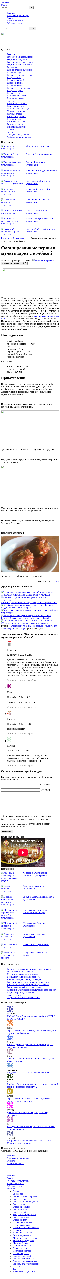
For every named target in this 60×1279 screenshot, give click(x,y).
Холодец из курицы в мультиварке (33, 887)
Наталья (55, 581)
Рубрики (11, 1188)
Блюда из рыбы (14, 85)
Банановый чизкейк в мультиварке (24, 987)
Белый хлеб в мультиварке (20, 971)
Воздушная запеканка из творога (23, 977)
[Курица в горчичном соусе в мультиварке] (10, 1121)
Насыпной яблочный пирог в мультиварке (28, 984)
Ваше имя (45, 784)
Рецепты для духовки (17, 59)
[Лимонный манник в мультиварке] (10, 1107)
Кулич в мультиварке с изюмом (22, 974)
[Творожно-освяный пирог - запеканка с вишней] (10, 1025)
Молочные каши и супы (19, 108)
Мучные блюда (14, 114)
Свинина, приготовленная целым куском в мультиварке (29, 602)
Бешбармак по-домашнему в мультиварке (28, 606)
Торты (10, 132)
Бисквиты (12, 67)
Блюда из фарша (15, 90)
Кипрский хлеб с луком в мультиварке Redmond (25, 618)
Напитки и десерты (16, 116)
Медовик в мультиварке (37, 146)
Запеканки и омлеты (17, 103)
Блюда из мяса (14, 77)
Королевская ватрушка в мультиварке (35, 935)
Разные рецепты (15, 124)
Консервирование (16, 106)
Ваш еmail (45, 790)
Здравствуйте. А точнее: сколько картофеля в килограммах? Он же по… (29, 1099)
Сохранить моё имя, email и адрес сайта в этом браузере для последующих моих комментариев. (26, 817)
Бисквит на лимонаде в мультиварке (37, 200)
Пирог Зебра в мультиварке (39, 154)
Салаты (10, 129)
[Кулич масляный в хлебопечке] (10, 1135)
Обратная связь (14, 23)
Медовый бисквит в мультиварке (23, 997)
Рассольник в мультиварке (36, 944)
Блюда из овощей (15, 80)
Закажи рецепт (14, 995)
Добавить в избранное (14, 263)
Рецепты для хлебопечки (19, 64)
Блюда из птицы (15, 83)
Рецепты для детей (16, 127)
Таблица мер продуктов (19, 137)
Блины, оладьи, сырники (19, 70)
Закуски (11, 101)
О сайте (11, 18)
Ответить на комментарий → (21, 680)
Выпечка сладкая (15, 98)
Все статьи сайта (15, 20)
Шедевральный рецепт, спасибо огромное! (28, 1072)
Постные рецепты (16, 121)
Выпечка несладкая (16, 95)
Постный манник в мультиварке (35, 163)
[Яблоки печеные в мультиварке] (10, 1053)
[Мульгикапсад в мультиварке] (10, 1079)
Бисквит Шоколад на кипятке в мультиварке (29, 969)
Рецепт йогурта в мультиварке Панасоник (28, 982)
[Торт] (10, 1011)
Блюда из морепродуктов (19, 75)
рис (25, 628)
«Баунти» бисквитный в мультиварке (38, 190)
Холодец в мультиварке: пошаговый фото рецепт (35, 874)
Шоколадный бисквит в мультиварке (35, 924)
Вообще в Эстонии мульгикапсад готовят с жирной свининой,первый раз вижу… (32, 1085)
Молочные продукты (17, 111)
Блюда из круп (14, 72)
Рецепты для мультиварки (20, 62)
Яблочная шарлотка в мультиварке (24, 979)
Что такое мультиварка (18, 15)
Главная (11, 13)
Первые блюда (14, 119)
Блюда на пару (14, 93)
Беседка (11, 54)
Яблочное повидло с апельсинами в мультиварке (25, 623)
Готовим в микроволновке (20, 57)
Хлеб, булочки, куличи (18, 134)
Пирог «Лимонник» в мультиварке (36, 211)
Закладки (5, 2)
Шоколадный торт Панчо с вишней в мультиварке (36, 911)
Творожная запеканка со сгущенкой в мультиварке (26, 594)
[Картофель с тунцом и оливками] (10, 1067)
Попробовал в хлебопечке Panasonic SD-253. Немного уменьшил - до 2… (29, 1141)
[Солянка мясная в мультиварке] (10, 1093)
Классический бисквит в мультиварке (38, 182)
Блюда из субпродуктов (18, 88)
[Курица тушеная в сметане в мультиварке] (10, 1039)
